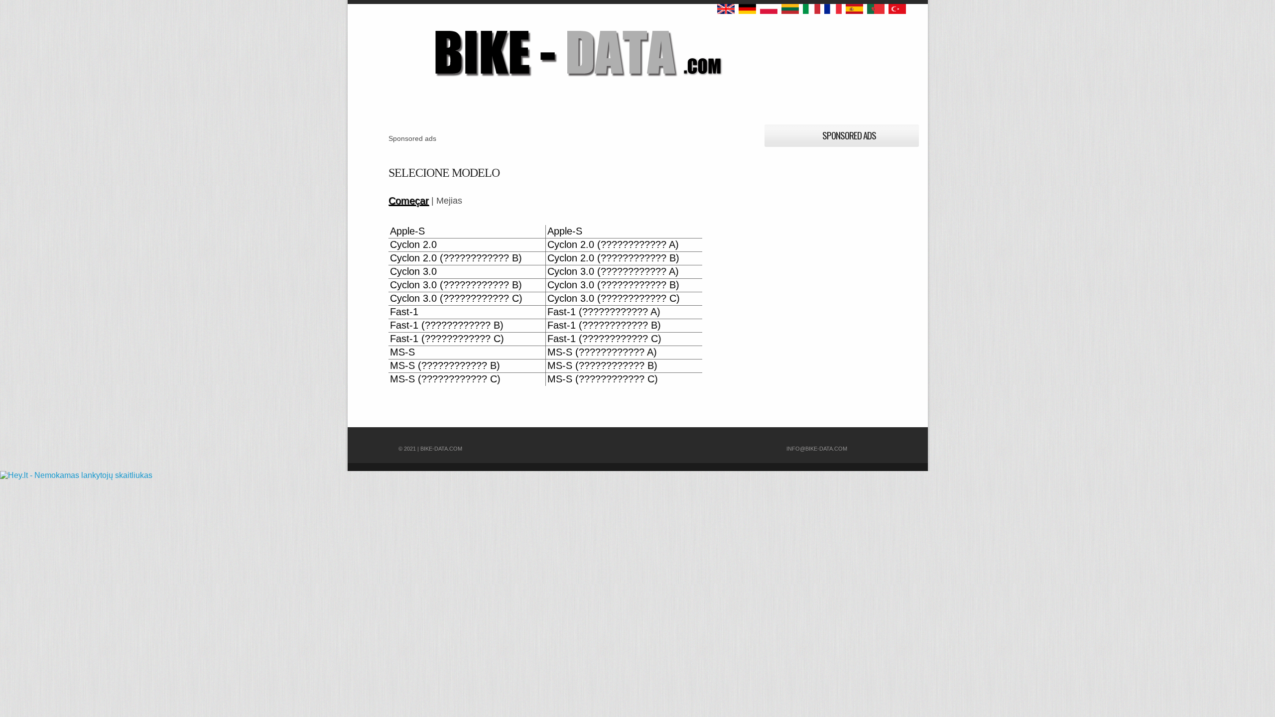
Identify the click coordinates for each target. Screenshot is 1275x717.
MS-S (402, 352)
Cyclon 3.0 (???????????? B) (456, 285)
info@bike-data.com (816, 449)
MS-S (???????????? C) (445, 379)
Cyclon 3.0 (413, 271)
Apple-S (407, 231)
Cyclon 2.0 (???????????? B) (456, 258)
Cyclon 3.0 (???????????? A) (613, 271)
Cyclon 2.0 (413, 244)
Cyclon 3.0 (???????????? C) (456, 298)
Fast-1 (404, 312)
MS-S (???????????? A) (602, 352)
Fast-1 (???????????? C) (447, 339)
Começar (408, 201)
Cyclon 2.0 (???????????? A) (613, 244)
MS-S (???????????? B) (445, 365)
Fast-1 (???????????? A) (603, 312)
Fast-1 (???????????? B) (447, 325)
